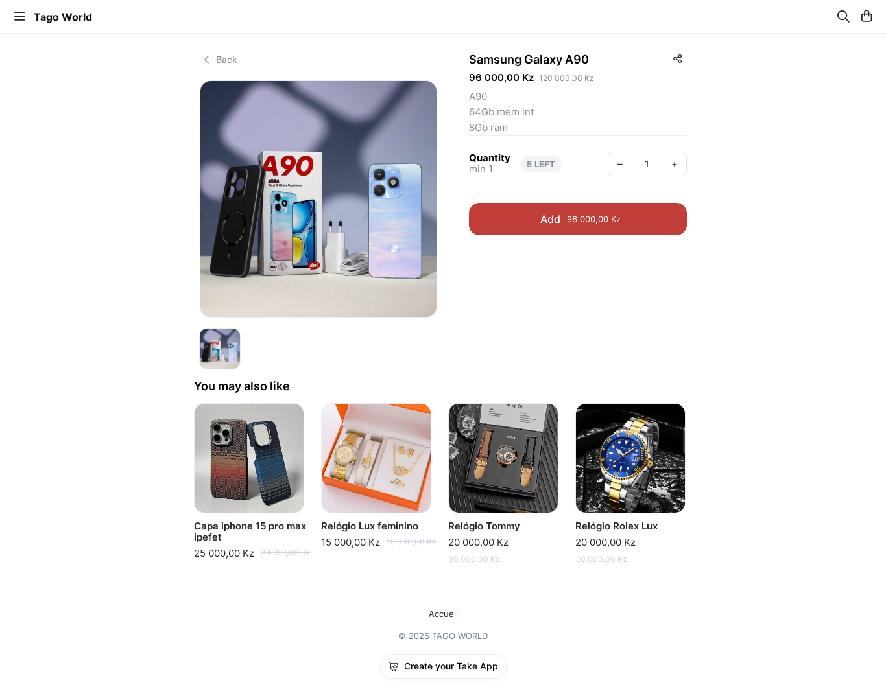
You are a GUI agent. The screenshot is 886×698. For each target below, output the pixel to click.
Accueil (443, 614)
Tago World (63, 17)
